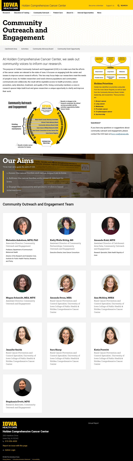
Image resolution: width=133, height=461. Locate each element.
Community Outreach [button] (41, 13)
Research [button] (6, 13)
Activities (25, 49)
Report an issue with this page (15, 446)
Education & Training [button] (21, 13)
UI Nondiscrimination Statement (21, 459)
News (99, 13)
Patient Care (58, 13)
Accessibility (36, 459)
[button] (122, 5)
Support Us (110, 6)
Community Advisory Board (43, 49)
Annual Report (93, 423)
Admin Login (10, 450)
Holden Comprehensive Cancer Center (44, 5)
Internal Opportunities (86, 13)
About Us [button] (70, 13)
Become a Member (96, 6)
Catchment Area (11, 49)
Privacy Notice (7, 459)
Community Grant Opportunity (69, 49)
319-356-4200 (11, 441)
